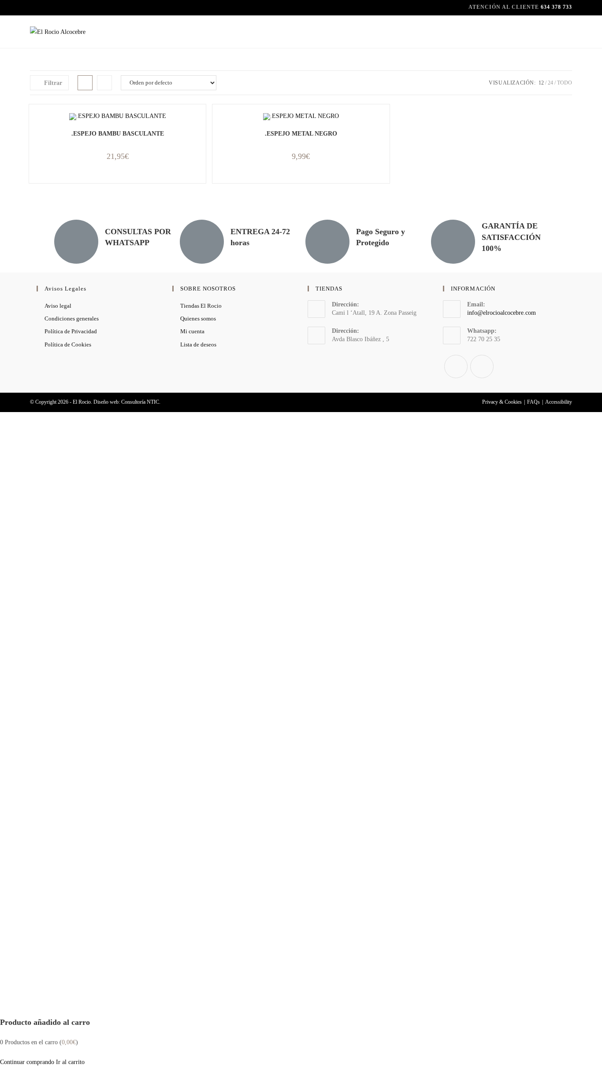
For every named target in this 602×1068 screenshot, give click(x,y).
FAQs (533, 402)
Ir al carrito (70, 1062)
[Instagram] (482, 366)
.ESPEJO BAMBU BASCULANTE (117, 133)
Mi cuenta (192, 331)
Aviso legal (58, 305)
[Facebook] (456, 366)
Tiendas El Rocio (201, 305)
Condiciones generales (72, 318)
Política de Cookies (68, 344)
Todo (564, 83)
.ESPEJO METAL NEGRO (301, 133)
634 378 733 (556, 7)
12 (541, 83)
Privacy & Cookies (502, 402)
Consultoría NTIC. (140, 402)
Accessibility (558, 402)
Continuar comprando (27, 1062)
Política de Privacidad (71, 331)
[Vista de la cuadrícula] (85, 82)
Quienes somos (198, 318)
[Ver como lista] (104, 82)
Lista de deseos (198, 344)
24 (550, 83)
